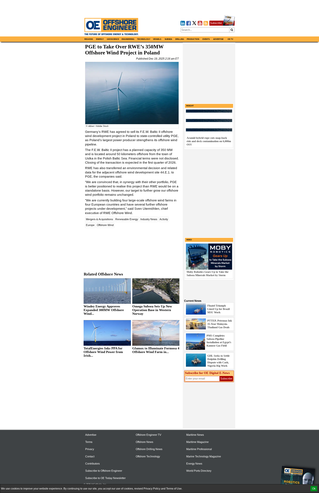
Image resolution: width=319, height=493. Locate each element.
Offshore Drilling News (149, 449)
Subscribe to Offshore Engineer (103, 470)
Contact (89, 456)
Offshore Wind (105, 225)
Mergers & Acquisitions (99, 219)
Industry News (148, 219)
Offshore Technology (148, 456)
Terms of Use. (174, 488)
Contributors (92, 463)
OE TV (230, 39)
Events (206, 39)
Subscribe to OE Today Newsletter (105, 478)
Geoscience (113, 39)
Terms (88, 442)
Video (189, 240)
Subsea (168, 39)
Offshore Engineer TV (148, 434)
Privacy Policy (152, 488)
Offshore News (144, 442)
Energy (100, 39)
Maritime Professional (199, 449)
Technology (143, 39)
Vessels (157, 39)
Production (193, 39)
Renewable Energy (126, 219)
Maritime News (195, 434)
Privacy (89, 449)
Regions (88, 39)
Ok (314, 488)
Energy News (194, 463)
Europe (90, 225)
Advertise (218, 39)
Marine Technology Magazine (203, 456)
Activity (164, 219)
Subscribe (216, 23)
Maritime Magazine (197, 442)
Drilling (179, 39)
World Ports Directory (198, 470)
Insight (190, 106)
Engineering (128, 39)
